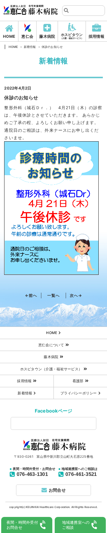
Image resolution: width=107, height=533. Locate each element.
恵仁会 (27, 36)
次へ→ (76, 295)
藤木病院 (47, 36)
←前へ (31, 295)
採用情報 (96, 36)
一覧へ (53, 295)
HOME (9, 36)
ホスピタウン (71, 36)
